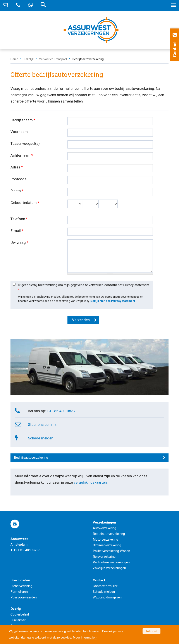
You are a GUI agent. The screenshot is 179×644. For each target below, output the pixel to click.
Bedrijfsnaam (22, 120)
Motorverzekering (105, 539)
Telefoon (19, 219)
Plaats (16, 191)
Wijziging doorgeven (107, 597)
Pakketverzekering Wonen (111, 551)
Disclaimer (18, 620)
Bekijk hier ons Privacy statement (112, 301)
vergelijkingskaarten (90, 482)
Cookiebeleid (19, 614)
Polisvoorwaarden (23, 597)
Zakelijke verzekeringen (109, 568)
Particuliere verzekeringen (111, 562)
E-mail (16, 230)
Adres (16, 167)
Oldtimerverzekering (107, 545)
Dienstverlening (21, 586)
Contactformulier (105, 586)
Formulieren (19, 592)
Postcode (18, 179)
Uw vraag (19, 242)
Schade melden (40, 438)
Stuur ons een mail (43, 424)
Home (14, 59)
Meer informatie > (85, 637)
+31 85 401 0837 (61, 411)
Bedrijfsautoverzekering (31, 458)
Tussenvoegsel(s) (25, 143)
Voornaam (19, 131)
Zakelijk (29, 59)
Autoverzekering (104, 528)
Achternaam (21, 155)
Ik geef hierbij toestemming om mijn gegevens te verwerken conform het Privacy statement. (84, 287)
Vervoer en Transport (53, 59)
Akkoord (151, 631)
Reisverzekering (104, 557)
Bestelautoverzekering (109, 534)
